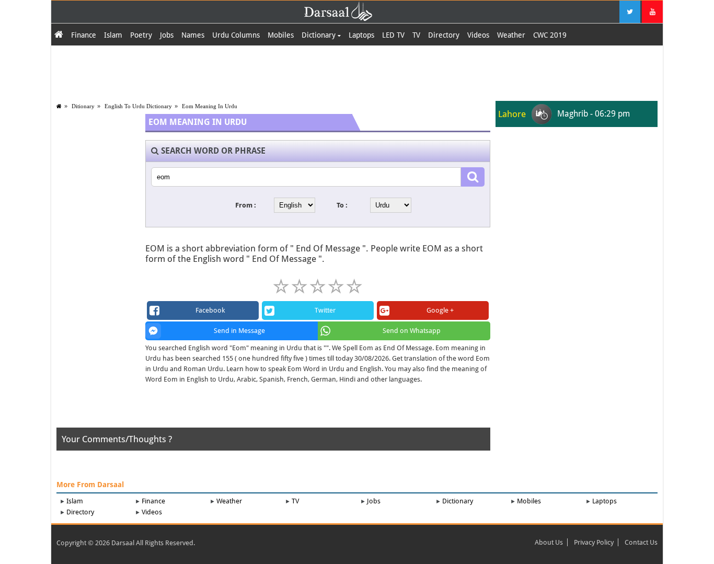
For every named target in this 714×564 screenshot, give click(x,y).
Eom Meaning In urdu (209, 106)
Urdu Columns (236, 35)
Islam (113, 35)
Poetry (141, 35)
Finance (83, 35)
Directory (443, 35)
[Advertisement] (357, 71)
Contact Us (641, 542)
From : (245, 205)
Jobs (167, 35)
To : (342, 205)
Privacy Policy (594, 542)
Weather (511, 35)
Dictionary (320, 35)
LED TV (393, 35)
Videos (478, 35)
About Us (549, 542)
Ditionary (83, 106)
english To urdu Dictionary (138, 106)
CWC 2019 (550, 35)
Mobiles (281, 35)
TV (416, 35)
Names (192, 35)
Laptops (361, 35)
